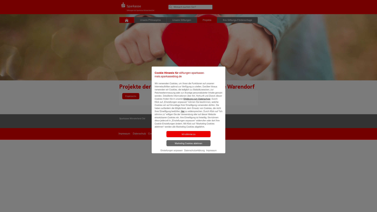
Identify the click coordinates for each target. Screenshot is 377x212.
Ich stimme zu (188, 134)
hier (183, 111)
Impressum (211, 150)
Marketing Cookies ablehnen (188, 143)
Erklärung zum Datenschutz (196, 98)
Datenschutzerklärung (194, 150)
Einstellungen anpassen (172, 150)
